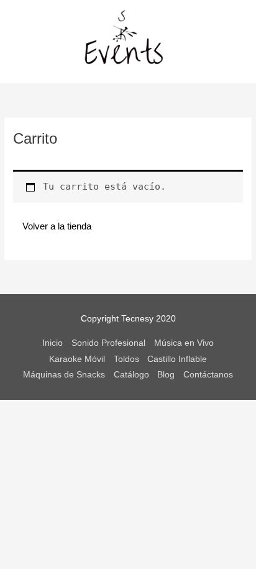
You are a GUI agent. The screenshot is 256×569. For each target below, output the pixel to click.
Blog (166, 374)
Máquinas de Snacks (64, 374)
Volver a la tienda (56, 225)
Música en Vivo (184, 343)
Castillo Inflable (177, 359)
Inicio (52, 343)
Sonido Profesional (108, 343)
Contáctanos (208, 374)
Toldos (126, 359)
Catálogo (131, 374)
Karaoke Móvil (77, 359)
